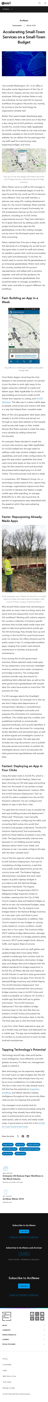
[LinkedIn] (42, 1314)
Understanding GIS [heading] (9, 1335)
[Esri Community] (32, 1319)
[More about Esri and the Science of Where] (6, 1317)
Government (17, 25)
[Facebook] (32, 1314)
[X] (37, 1314)
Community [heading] (6, 1330)
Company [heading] (5, 1339)
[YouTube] (42, 1319)
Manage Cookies (9, 1388)
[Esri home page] (6, 3)
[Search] (39, 3)
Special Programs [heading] (8, 1344)
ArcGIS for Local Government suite (23, 1125)
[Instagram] (37, 1319)
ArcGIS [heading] (4, 1325)
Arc (24, 20)
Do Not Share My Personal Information (16, 1394)
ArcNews (6, 9)
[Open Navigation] (45, 3)
